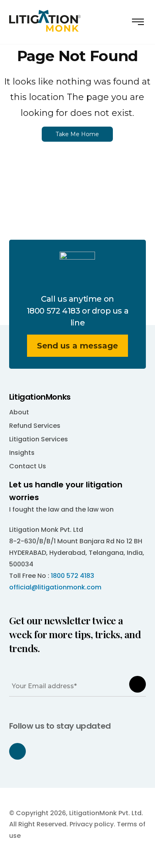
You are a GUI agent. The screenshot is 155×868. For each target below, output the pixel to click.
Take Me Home (77, 134)
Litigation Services (38, 439)
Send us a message (77, 345)
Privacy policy (92, 824)
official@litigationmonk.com (55, 587)
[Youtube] (17, 751)
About (19, 412)
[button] (139, 25)
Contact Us (27, 466)
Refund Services (34, 425)
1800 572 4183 (53, 311)
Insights (22, 452)
